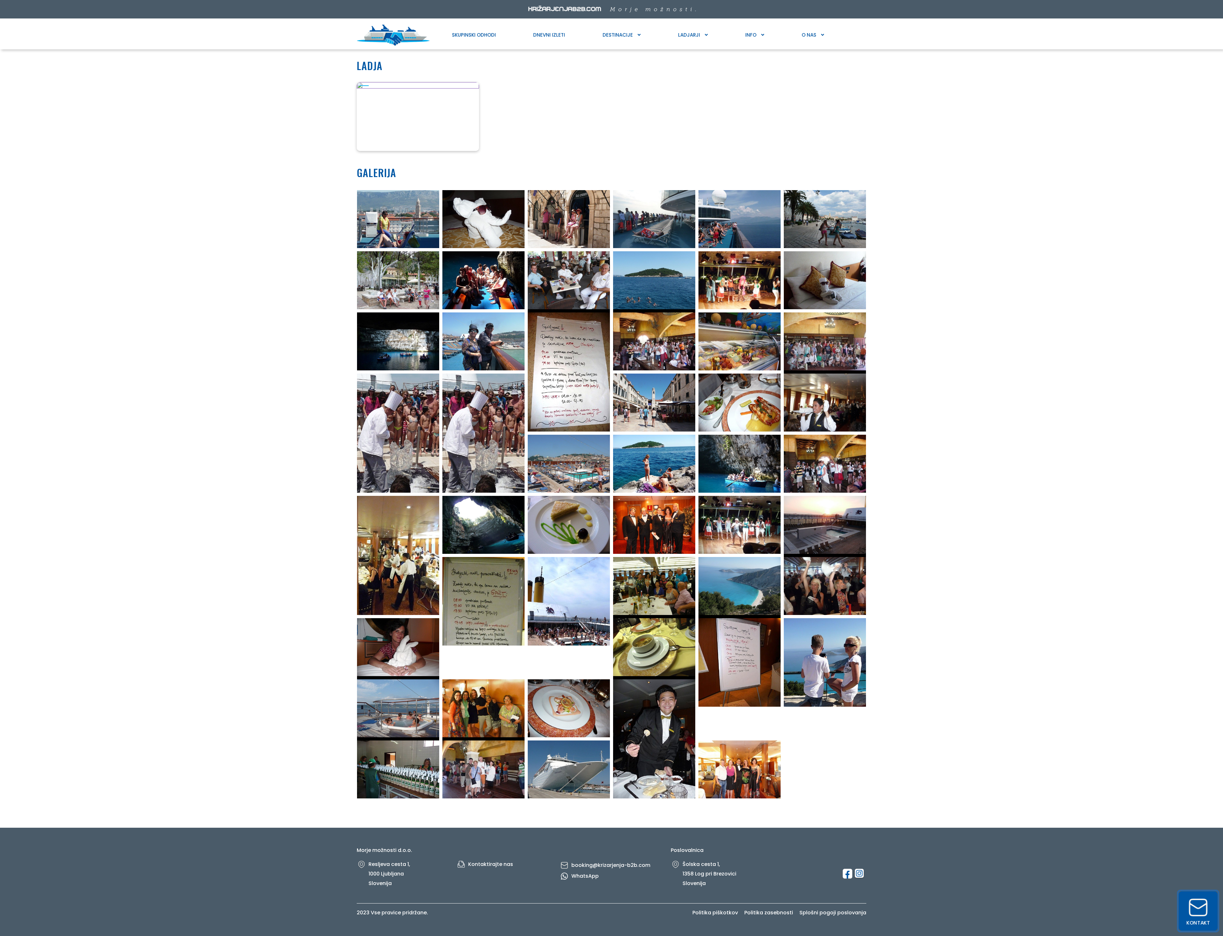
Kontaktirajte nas (490, 864)
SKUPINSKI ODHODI (474, 35)
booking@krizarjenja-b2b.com (610, 865)
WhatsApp (585, 876)
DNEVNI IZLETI (549, 35)
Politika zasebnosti (768, 912)
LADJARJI (689, 35)
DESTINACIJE (618, 35)
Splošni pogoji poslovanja (832, 912)
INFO (750, 35)
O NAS (809, 35)
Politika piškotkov (715, 912)
